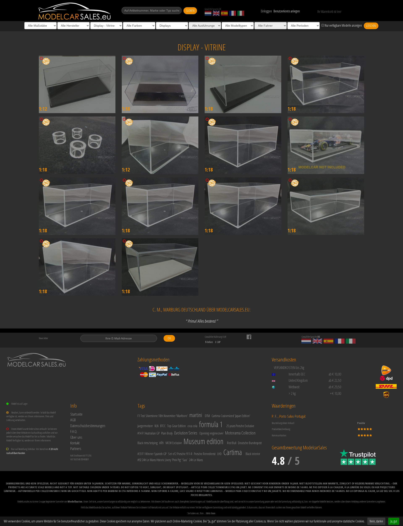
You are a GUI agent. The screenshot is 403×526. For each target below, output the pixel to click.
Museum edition (203, 441)
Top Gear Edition (176, 426)
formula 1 (211, 424)
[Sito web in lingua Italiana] (240, 13)
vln (161, 442)
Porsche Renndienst (205, 453)
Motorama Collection (240, 433)
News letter (43, 338)
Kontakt (75, 443)
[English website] (216, 13)
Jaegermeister (145, 426)
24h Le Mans (196, 460)
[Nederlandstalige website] (208, 13)
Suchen (190, 11)
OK (169, 338)
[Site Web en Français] (232, 13)
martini (195, 415)
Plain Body (167, 433)
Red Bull (231, 443)
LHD (219, 453)
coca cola (192, 426)
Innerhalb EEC (297, 374)
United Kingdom (298, 380)
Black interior (253, 453)
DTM (207, 415)
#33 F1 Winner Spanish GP (151, 453)
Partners (75, 448)
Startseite (76, 414)
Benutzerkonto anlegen (286, 11)
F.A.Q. (73, 431)
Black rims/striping (147, 443)
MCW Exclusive (174, 443)
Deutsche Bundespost (250, 443)
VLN (156, 426)
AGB (73, 420)
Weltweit (294, 386)
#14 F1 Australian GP (148, 433)
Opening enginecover (211, 433)
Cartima (232, 452)
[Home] (75, 11)
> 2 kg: (292, 393)
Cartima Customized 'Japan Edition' (231, 415)
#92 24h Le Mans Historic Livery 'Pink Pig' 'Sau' (162, 460)
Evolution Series (185, 433)
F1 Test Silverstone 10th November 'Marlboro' (162, 415)
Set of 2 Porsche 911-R (180, 453)
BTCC (163, 426)
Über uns (76, 437)
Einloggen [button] (266, 11)
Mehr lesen (210, 513)
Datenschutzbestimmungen (87, 425)
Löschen (371, 26)
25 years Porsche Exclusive (240, 426)
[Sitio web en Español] (224, 13)
